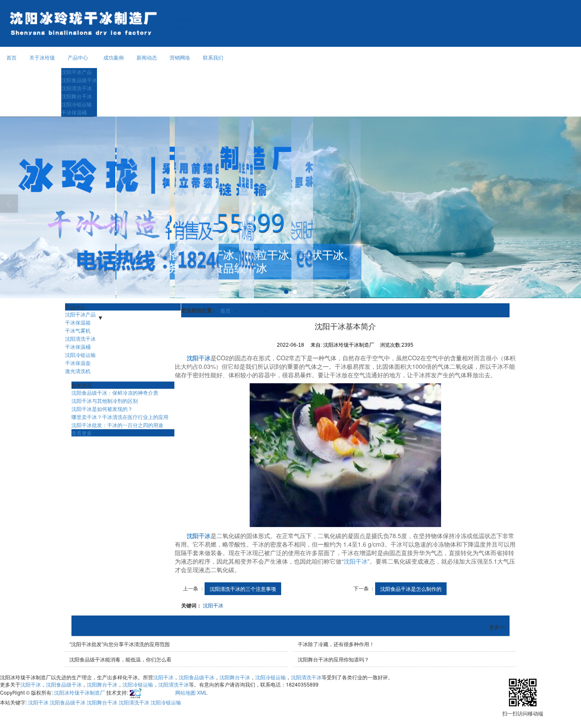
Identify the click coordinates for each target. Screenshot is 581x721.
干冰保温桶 (74, 112)
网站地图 (185, 692)
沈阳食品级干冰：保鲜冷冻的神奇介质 (114, 392)
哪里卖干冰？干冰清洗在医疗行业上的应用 (119, 416)
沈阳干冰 (355, 561)
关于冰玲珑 (42, 57)
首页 (11, 57)
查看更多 (81, 432)
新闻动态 (147, 57)
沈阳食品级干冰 (79, 79)
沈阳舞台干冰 (76, 96)
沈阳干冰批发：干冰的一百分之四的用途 (117, 424)
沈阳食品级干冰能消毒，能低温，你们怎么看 (120, 659)
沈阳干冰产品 (76, 71)
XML (202, 692)
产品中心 (78, 57)
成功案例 (113, 57)
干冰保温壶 (78, 362)
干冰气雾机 (78, 330)
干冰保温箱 (78, 322)
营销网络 (180, 57)
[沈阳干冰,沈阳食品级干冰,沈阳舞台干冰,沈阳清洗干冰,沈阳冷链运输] (290, 207)
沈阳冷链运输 (76, 104)
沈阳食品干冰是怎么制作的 (410, 588)
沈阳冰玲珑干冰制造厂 (79, 692)
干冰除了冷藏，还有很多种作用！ (336, 643)
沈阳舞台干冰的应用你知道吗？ (333, 659)
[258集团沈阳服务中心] (151, 692)
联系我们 (213, 57)
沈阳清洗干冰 (76, 87)
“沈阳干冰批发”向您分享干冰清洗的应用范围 (119, 643)
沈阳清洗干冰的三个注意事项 (243, 588)
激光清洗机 (78, 370)
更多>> (497, 627)
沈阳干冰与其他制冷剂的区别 (104, 400)
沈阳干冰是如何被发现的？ (102, 408)
